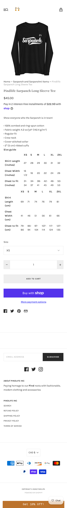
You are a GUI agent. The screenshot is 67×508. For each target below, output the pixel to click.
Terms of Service (13, 426)
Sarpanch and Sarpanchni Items (31, 81)
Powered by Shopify (33, 493)
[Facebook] (26, 370)
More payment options (33, 301)
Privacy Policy (11, 421)
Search (7, 405)
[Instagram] (41, 370)
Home (7, 81)
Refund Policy (11, 410)
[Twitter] (33, 370)
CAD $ (32, 452)
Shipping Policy (12, 416)
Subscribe (53, 357)
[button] (33, 504)
